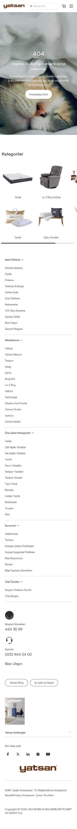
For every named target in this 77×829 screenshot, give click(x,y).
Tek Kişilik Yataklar (15, 453)
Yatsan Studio (13, 409)
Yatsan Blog (16, 682)
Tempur (9, 360)
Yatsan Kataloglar (15, 732)
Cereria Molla (12, 421)
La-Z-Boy (10, 384)
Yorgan (9, 508)
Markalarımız (12, 340)
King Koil (10, 378)
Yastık (18, 237)
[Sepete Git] (64, 6)
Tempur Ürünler (13, 477)
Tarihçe (9, 539)
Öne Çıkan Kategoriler (18, 432)
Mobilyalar (11, 502)
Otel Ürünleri (12, 581)
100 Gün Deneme (15, 310)
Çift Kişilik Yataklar (15, 447)
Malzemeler (11, 304)
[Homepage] (14, 6)
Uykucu (9, 415)
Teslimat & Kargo (14, 286)
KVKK (8, 790)
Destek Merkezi (14, 267)
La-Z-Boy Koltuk (51, 197)
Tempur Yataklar (14, 471)
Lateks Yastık (12, 495)
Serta (8, 372)
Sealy (8, 366)
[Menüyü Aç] (71, 6)
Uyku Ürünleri (51, 237)
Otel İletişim (11, 595)
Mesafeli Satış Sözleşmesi (19, 795)
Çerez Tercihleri (45, 795)
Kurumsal (10, 525)
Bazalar (9, 489)
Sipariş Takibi (12, 316)
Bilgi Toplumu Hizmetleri (18, 570)
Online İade (11, 292)
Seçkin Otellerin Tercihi (18, 589)
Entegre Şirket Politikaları (19, 545)
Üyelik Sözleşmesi (22, 790)
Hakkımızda (11, 533)
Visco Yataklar (13, 465)
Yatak (18, 197)
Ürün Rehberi (12, 298)
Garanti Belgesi (14, 328)
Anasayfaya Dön (38, 94)
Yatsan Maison (13, 354)
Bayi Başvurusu (14, 558)
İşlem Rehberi (12, 259)
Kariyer (9, 564)
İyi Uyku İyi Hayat (44, 682)
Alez (7, 514)
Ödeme (9, 280)
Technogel (11, 397)
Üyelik (8, 273)
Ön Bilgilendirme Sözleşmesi (50, 790)
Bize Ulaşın (11, 322)
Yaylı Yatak (11, 483)
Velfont (9, 391)
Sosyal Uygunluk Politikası (20, 552)
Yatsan (9, 348)
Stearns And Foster (16, 403)
